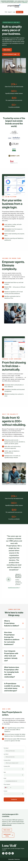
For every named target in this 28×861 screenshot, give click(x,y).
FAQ (6, 12)
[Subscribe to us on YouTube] (6, 853)
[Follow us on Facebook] (3, 853)
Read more (24, 2)
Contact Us (14, 799)
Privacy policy (11, 859)
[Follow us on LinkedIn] (9, 853)
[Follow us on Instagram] (12, 853)
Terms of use (17, 859)
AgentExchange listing (13, 587)
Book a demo (19, 12)
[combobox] (14, 769)
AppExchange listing (7, 835)
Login (14, 12)
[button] (14, 623)
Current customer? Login (10, 54)
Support (10, 12)
